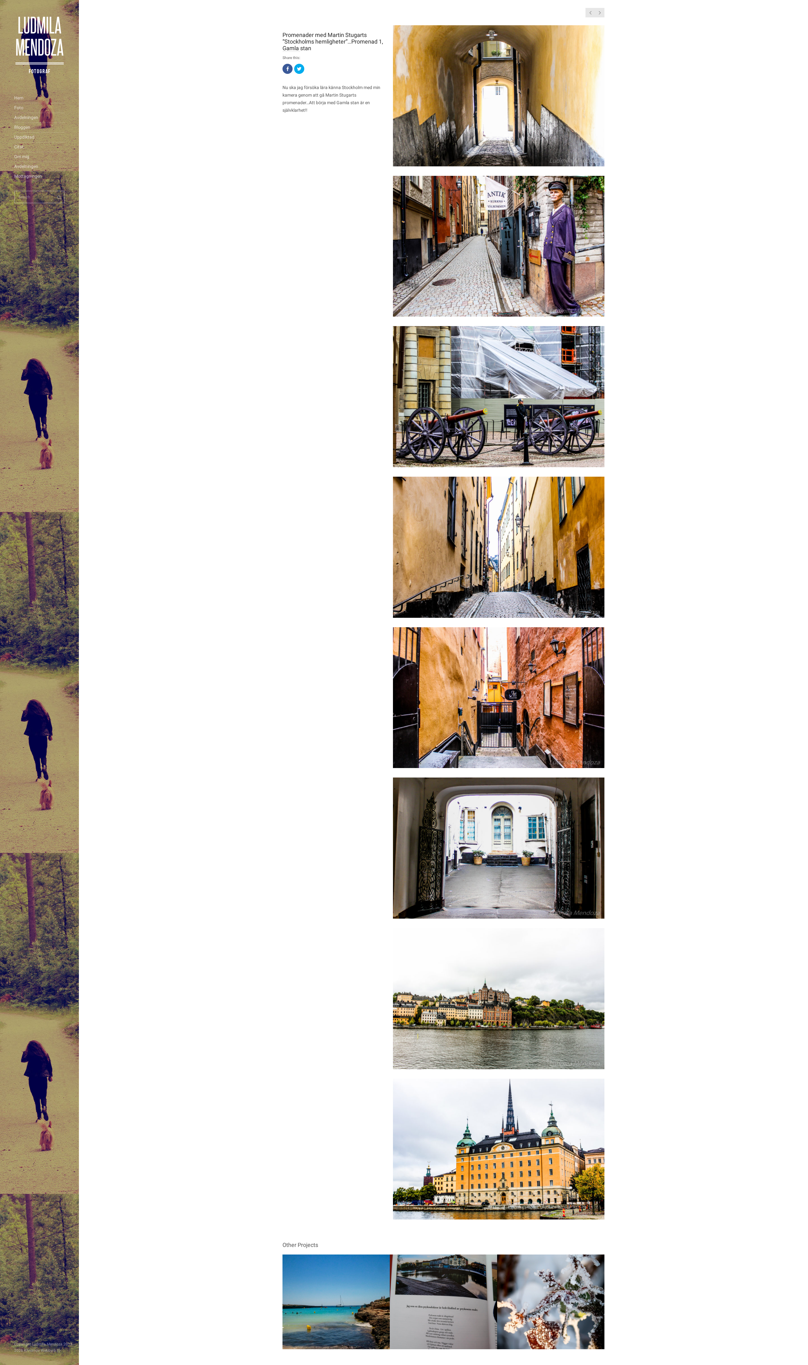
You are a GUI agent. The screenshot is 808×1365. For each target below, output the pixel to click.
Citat (19, 146)
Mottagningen (28, 176)
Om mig (21, 156)
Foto (18, 107)
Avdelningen (26, 117)
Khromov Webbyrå (40, 1350)
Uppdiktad (24, 137)
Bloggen (22, 127)
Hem (18, 97)
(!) (58, 1350)
